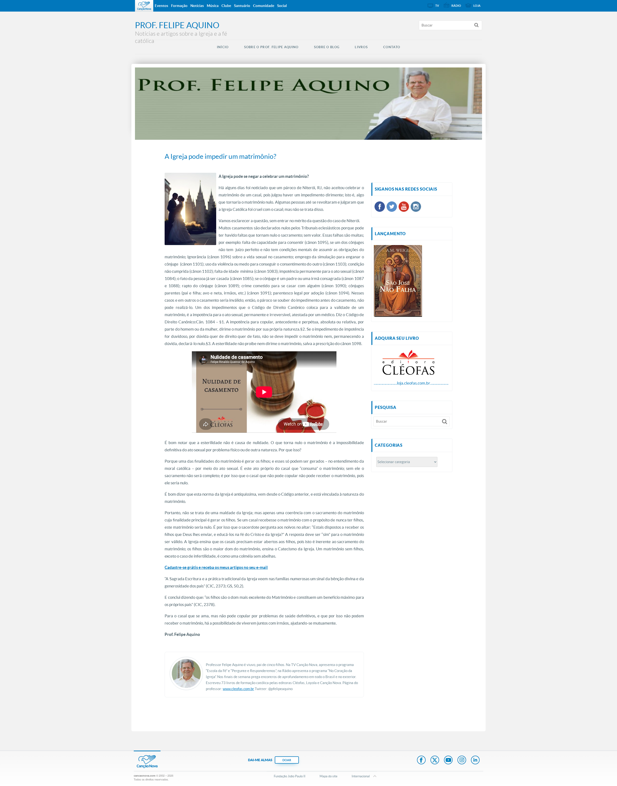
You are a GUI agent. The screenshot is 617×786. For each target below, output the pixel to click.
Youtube (448, 760)
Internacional (361, 776)
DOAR (286, 760)
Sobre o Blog (327, 47)
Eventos (161, 6)
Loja (477, 5)
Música (213, 6)
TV (437, 5)
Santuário (242, 6)
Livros (361, 47)
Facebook (421, 760)
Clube (226, 6)
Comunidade (263, 6)
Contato (391, 47)
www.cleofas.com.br (238, 689)
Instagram (462, 760)
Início (223, 47)
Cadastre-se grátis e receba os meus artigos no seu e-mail (216, 567)
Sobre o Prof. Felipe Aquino (271, 47)
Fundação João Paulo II (289, 776)
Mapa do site (328, 776)
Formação (179, 6)
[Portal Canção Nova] (144, 6)
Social (282, 6)
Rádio (456, 5)
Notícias (197, 6)
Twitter (435, 760)
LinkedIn (475, 760)
